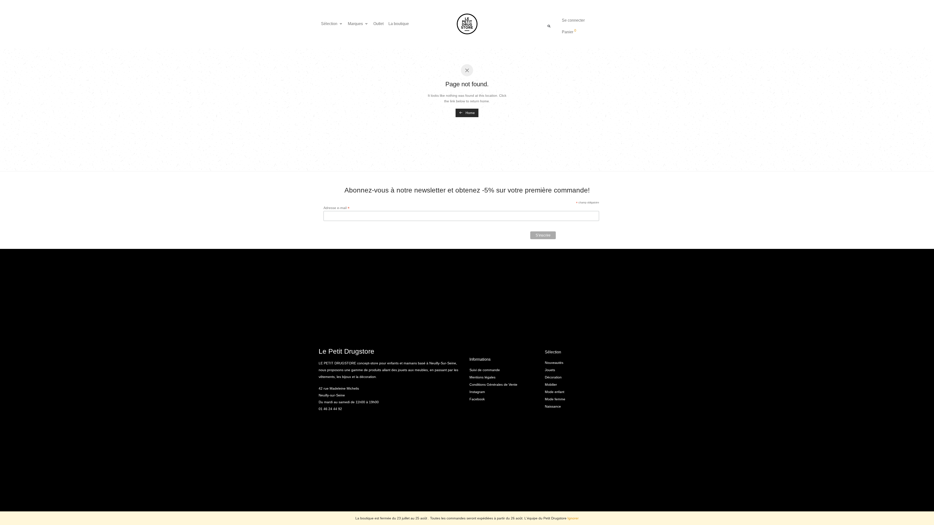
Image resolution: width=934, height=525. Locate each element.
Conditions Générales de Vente (493, 384)
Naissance (553, 406)
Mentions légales (482, 377)
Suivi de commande (484, 370)
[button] (332, 24)
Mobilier (551, 384)
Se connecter (573, 20)
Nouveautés (554, 363)
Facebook (477, 399)
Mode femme (555, 399)
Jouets (550, 370)
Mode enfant (554, 392)
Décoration (553, 377)
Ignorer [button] (573, 518)
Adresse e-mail (336, 208)
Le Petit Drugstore (346, 351)
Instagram (477, 392)
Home (470, 113)
